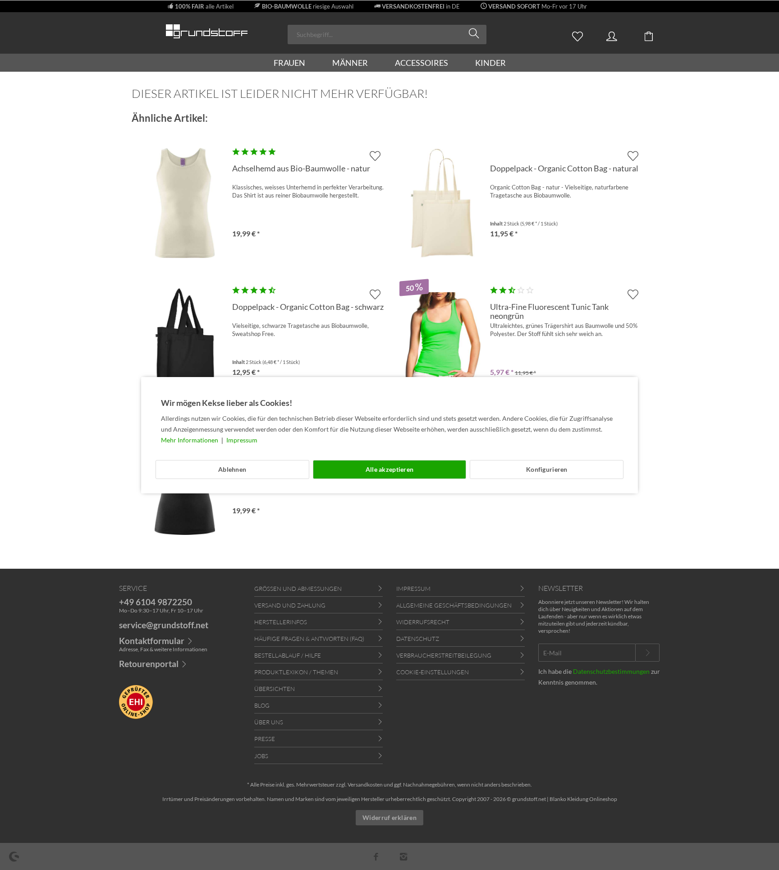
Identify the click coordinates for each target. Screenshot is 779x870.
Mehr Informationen (190, 440)
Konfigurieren (547, 469)
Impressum (241, 440)
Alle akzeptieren (389, 469)
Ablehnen (232, 469)
